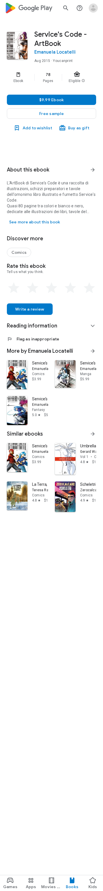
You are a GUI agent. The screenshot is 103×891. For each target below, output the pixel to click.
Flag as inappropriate (33, 339)
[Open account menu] (93, 8)
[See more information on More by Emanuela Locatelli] (93, 351)
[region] (51, 77)
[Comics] (19, 252)
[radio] (14, 288)
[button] (51, 113)
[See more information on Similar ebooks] (93, 434)
